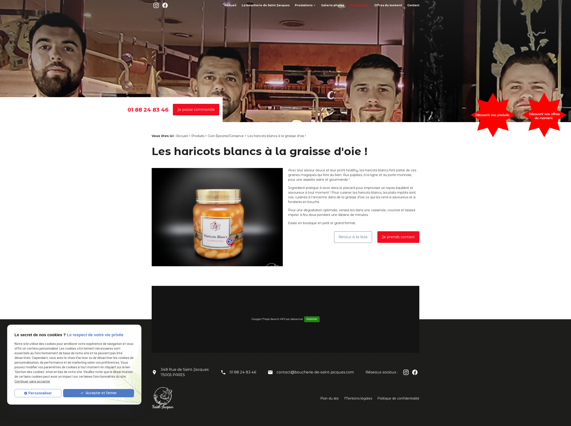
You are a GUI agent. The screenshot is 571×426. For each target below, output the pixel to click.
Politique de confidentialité (398, 398)
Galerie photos (332, 5)
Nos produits (359, 5)
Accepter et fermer (101, 393)
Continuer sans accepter (32, 381)
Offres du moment (388, 5)
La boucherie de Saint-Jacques (266, 5)
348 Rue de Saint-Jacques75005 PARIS (185, 372)
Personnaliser (40, 393)
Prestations (303, 5)
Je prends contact (398, 237)
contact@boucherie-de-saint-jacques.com (315, 372)
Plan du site (329, 398)
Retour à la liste (353, 237)
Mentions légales (358, 398)
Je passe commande (196, 109)
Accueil (230, 5)
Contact (413, 5)
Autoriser (311, 319)
